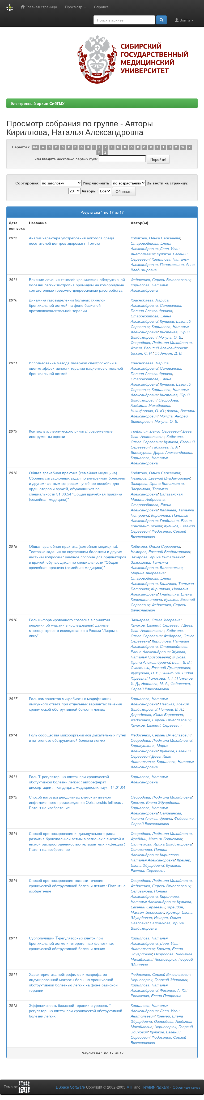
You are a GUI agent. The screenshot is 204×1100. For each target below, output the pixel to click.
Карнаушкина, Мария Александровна (149, 748)
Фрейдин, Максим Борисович (156, 838)
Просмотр (74, 6)
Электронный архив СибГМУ (37, 103)
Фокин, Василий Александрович (159, 347)
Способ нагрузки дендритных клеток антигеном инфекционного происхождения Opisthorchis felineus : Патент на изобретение (76, 802)
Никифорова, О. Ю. (148, 410)
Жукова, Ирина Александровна (158, 659)
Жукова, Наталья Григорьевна (158, 654)
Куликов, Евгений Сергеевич (156, 625)
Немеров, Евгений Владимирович (160, 478)
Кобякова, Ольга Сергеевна (155, 237)
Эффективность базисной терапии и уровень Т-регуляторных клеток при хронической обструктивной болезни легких (75, 1011)
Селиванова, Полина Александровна (156, 308)
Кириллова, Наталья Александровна (149, 287)
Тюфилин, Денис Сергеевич (156, 431)
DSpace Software (70, 1087)
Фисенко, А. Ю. (173, 990)
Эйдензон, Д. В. (168, 353)
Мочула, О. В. (170, 337)
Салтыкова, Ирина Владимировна (161, 844)
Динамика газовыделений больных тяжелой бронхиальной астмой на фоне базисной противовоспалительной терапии (67, 305)
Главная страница (40, 6)
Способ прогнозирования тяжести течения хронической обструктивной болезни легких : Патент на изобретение (77, 886)
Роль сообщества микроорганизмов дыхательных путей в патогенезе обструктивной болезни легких (77, 737)
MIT (129, 1087)
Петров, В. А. (171, 709)
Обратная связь (186, 1087)
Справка (101, 6)
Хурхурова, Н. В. (145, 672)
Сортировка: (27, 183)
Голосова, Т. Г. (162, 678)
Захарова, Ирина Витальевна (157, 483)
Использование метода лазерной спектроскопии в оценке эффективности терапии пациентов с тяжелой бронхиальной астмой (76, 368)
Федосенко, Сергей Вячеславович (160, 279)
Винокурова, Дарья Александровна (161, 452)
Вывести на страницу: (168, 183)
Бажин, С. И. (142, 353)
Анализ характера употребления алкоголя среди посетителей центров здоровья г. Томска (71, 240)
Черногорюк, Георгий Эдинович (159, 979)
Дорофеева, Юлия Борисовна (157, 714)
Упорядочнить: (97, 183)
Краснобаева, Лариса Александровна (150, 302)
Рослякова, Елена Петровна (156, 995)
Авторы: (90, 190)
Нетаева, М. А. (154, 683)
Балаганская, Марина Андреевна (157, 496)
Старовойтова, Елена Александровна (151, 245)
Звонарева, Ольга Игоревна (156, 619)
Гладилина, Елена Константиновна (161, 523)
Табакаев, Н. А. (165, 447)
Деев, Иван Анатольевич (162, 433)
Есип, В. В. (181, 662)
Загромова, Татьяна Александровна (149, 491)
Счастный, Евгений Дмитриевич (160, 667)
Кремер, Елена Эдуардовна (155, 802)
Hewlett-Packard (155, 1087)
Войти (184, 20)
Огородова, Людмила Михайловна (161, 342)
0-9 (35, 147)
